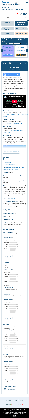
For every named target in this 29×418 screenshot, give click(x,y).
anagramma (21, 167)
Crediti (21, 400)
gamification (6, 169)
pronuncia (11, 167)
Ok (14, 415)
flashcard (15, 169)
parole (7, 167)
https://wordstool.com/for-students (12, 123)
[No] (27, 413)
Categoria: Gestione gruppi (14, 9)
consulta (12, 198)
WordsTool (14, 67)
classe (11, 169)
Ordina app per (5, 43)
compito (16, 167)
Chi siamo (8, 400)
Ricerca (15, 400)
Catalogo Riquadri (8, 7)
